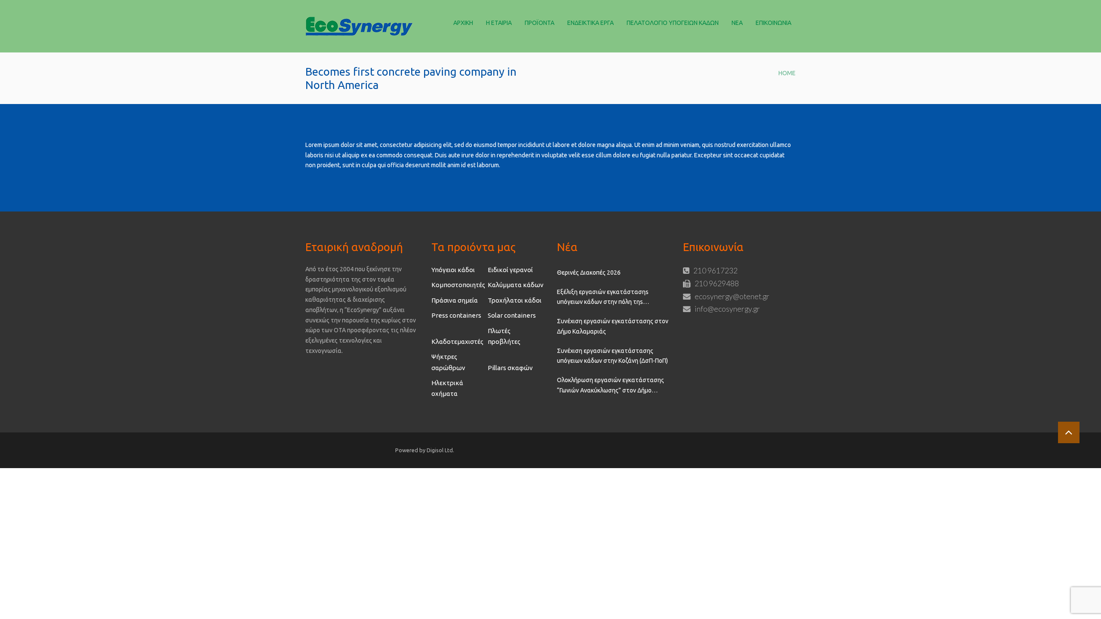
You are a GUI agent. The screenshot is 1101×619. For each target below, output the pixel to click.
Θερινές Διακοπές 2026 (589, 272)
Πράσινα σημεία (454, 300)
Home (787, 73)
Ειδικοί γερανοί (510, 269)
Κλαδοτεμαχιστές (457, 341)
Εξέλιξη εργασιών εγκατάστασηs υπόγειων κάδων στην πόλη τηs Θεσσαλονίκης (603, 297)
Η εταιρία (499, 22)
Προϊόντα (539, 22)
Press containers (456, 315)
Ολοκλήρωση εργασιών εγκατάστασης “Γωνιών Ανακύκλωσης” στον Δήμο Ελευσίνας (610, 386)
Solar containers (512, 315)
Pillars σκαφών (510, 367)
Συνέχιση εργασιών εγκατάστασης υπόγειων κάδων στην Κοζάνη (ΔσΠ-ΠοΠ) (612, 356)
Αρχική (463, 22)
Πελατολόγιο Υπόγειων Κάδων (673, 22)
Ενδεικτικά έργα (590, 22)
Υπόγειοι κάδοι (453, 269)
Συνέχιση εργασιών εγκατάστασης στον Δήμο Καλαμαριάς (612, 326)
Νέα (737, 22)
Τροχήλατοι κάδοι (514, 300)
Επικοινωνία (773, 22)
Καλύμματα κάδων (516, 284)
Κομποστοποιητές (458, 284)
